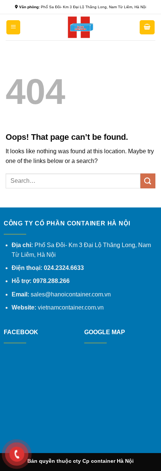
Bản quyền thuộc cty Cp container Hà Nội (80, 461)
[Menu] (13, 27)
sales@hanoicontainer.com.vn (71, 294)
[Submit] (147, 180)
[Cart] (147, 27)
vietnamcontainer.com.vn (71, 307)
